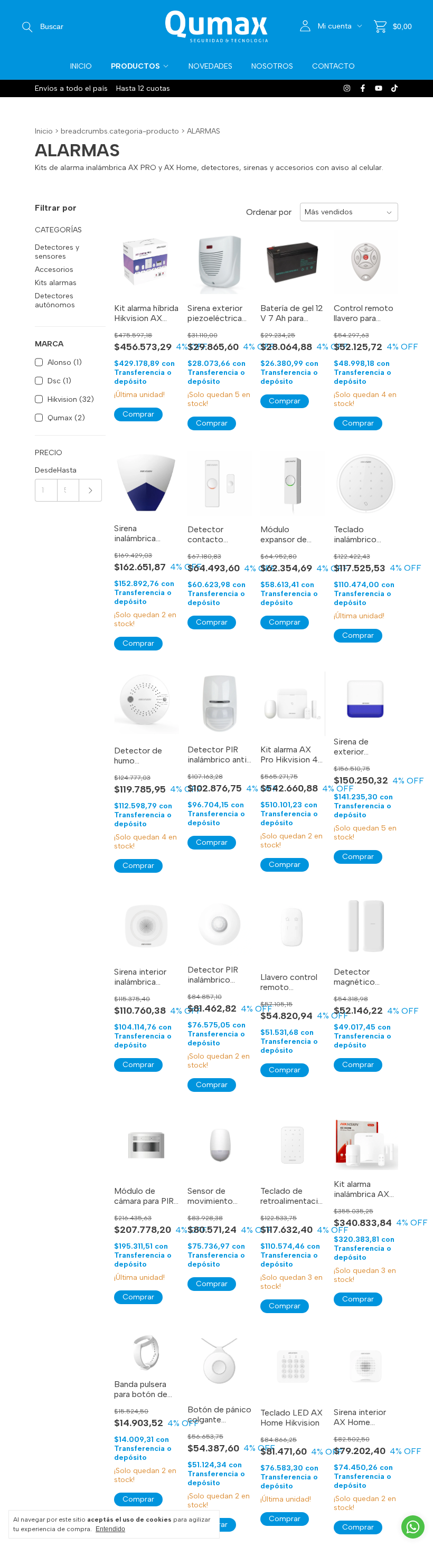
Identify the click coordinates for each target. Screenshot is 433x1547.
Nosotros (272, 66)
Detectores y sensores (57, 252)
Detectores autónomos (55, 300)
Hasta (67, 470)
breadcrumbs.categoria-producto (120, 131)
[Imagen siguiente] (236, 255)
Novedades (210, 66)
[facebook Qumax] (362, 88)
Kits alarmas (56, 282)
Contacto (333, 66)
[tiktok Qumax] (394, 88)
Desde (46, 470)
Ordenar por (268, 212)
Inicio (81, 66)
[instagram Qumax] (347, 88)
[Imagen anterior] (203, 255)
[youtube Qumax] (378, 88)
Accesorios (54, 269)
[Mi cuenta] (305, 26)
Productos (135, 66)
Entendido (110, 1529)
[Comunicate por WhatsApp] (413, 1527)
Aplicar (90, 490)
